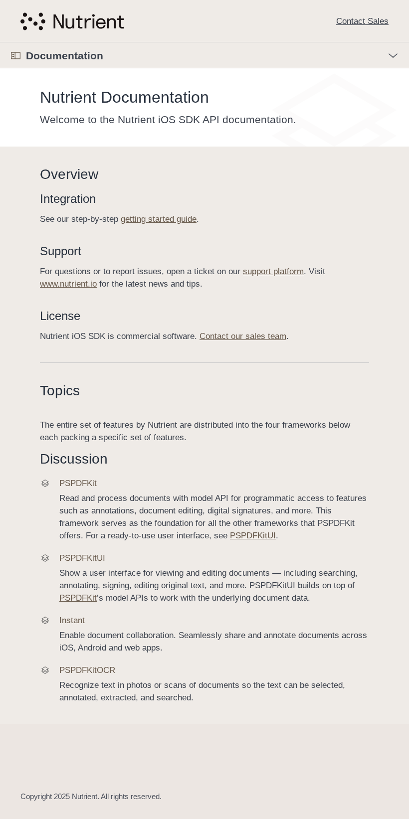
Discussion (74, 459)
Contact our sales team (243, 336)
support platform (273, 271)
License (60, 316)
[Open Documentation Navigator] (15, 55)
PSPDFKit (78, 598)
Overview (69, 174)
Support (60, 251)
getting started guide (159, 219)
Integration (68, 198)
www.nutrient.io (68, 284)
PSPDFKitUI (253, 535)
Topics (60, 390)
